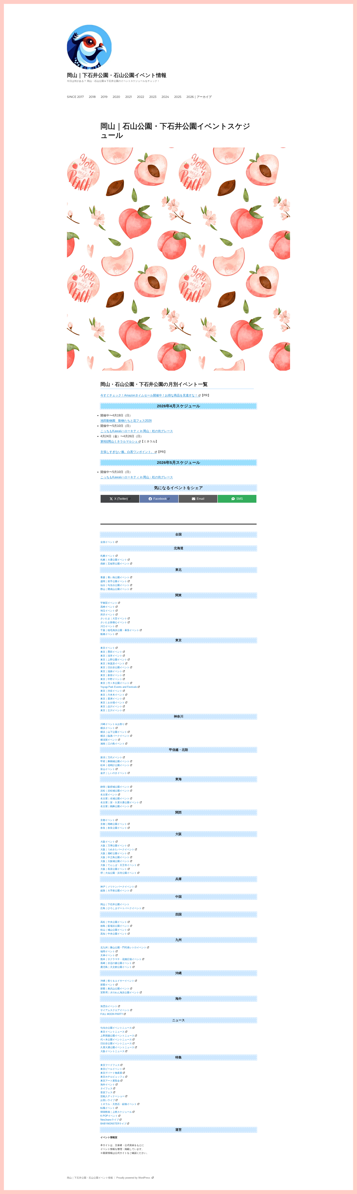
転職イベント (107, 1108)
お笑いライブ (107, 1100)
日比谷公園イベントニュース (116, 1043)
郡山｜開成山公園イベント (114, 589)
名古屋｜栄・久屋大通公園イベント (119, 802)
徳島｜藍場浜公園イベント (114, 926)
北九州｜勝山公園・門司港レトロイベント (123, 947)
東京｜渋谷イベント (111, 690)
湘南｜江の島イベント (112, 743)
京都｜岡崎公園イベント (113, 824)
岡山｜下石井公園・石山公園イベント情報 (116, 75)
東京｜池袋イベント (111, 671)
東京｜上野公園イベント (113, 659)
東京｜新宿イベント (111, 675)
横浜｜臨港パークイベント (114, 735)
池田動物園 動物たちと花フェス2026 (126, 420)
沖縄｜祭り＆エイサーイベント (117, 980)
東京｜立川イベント (111, 710)
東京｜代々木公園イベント (114, 683)
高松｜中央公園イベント (113, 922)
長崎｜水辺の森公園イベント (116, 963)
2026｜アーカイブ (199, 97)
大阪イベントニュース (112, 1051)
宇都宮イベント (108, 602)
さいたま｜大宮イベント (113, 618)
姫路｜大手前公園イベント (114, 890)
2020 (116, 97)
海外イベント (107, 1084)
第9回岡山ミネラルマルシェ (119, 441)
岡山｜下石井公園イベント (114, 904)
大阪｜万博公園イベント (113, 845)
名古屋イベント (108, 794)
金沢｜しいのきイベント (113, 773)
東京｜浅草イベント (111, 655)
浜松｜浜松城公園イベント (114, 790)
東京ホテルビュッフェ (112, 1076)
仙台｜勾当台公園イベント (114, 585)
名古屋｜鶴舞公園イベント (114, 806)
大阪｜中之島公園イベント (114, 857)
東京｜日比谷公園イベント (114, 667)
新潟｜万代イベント (111, 757)
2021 (128, 97)
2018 (92, 97)
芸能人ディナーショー (112, 1096)
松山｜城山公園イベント (113, 929)
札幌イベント (107, 555)
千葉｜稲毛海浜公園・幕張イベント (119, 630)
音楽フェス (106, 1092)
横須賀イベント (108, 739)
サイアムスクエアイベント (114, 1010)
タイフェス (106, 1088)
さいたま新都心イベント (113, 622)
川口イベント (107, 626)
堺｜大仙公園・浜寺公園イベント (118, 873)
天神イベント (107, 955)
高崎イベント (107, 606)
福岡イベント (107, 951)
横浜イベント (107, 728)
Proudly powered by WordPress (133, 1177)
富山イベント (107, 769)
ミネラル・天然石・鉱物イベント (118, 1104)
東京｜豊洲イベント (111, 698)
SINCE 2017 (75, 97)
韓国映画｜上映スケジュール (116, 1111)
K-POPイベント (109, 1115)
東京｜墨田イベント (111, 651)
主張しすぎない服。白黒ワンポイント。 (127, 451)
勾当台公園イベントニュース (116, 1027)
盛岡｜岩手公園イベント (113, 581)
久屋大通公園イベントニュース (117, 1047)
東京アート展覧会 (110, 1080)
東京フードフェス (110, 1065)
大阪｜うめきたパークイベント (117, 849)
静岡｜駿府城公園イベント (114, 786)
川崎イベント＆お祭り (112, 724)
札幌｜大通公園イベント (113, 559)
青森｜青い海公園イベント (114, 577)
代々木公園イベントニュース (116, 1039)
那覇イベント (107, 984)
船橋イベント (107, 634)
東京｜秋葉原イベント (112, 663)
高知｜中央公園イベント (113, 933)
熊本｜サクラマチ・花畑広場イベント (120, 959)
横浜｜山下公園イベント (113, 732)
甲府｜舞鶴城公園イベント (114, 761)
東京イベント (107, 647)
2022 (140, 97)
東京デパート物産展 (111, 1072)
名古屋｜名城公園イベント (114, 798)
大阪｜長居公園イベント (113, 869)
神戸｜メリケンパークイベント (117, 886)
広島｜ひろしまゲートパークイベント (120, 908)
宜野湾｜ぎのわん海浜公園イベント (119, 992)
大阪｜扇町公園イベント (113, 853)
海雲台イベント (108, 1006)
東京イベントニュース (112, 1031)
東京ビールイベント (111, 1069)
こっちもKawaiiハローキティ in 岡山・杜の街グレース (136, 431)
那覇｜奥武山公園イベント (114, 988)
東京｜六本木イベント (112, 694)
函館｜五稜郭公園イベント (114, 563)
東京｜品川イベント (111, 706)
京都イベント (107, 820)
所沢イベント (107, 614)
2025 (177, 97)
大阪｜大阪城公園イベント (114, 861)
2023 (152, 97)
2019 (104, 97)
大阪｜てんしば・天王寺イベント (118, 865)
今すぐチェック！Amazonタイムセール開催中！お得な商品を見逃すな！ (149, 395)
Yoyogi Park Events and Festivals (118, 687)
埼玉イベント (107, 610)
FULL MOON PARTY (111, 1014)
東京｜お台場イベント (112, 702)
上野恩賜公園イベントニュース (117, 1035)
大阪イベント (107, 841)
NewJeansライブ (109, 1119)
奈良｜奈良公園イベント (113, 828)
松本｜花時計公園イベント (114, 765)
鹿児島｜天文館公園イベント (116, 967)
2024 (165, 97)
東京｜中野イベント (111, 679)
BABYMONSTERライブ (113, 1123)
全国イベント (107, 542)
